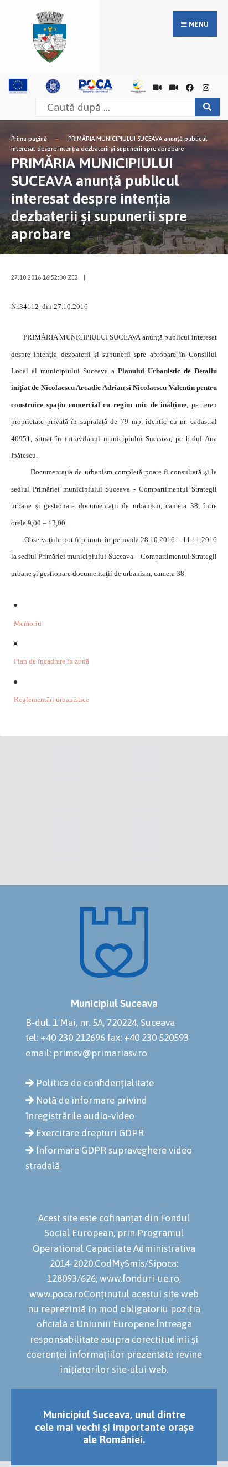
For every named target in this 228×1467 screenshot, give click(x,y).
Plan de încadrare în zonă (51, 661)
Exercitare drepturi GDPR (90, 1133)
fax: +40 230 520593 (148, 1037)
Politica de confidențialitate (95, 1083)
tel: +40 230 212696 (65, 1037)
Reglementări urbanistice (51, 699)
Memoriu (28, 623)
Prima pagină (29, 138)
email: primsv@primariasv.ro (86, 1053)
